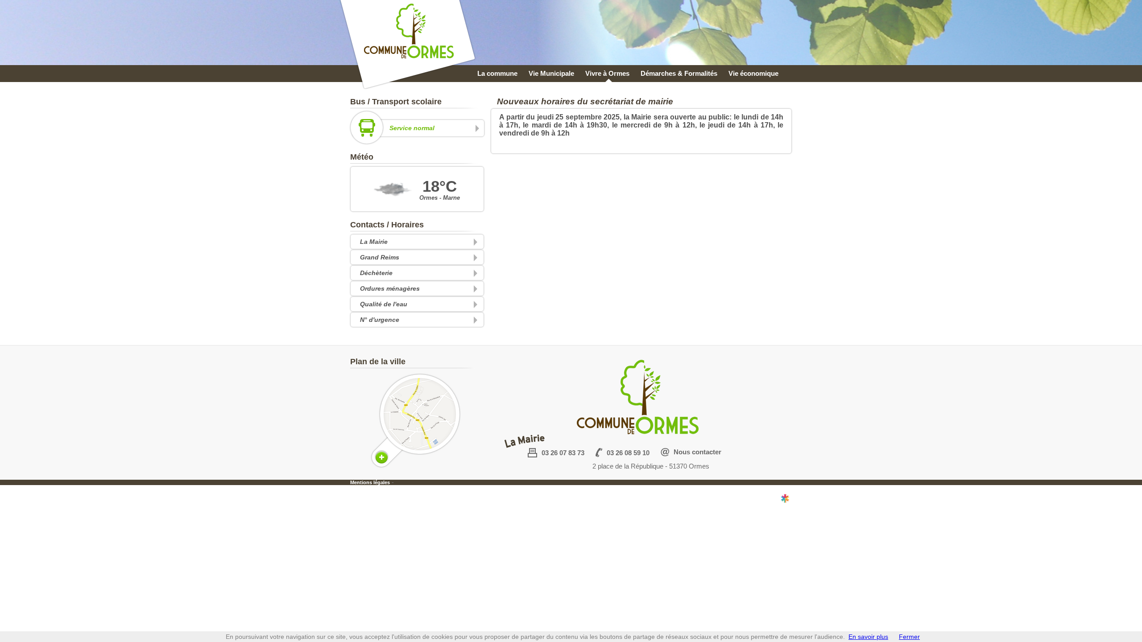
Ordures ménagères (390, 288)
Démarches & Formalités (679, 73)
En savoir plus (868, 636)
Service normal (411, 128)
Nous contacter (697, 452)
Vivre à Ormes (607, 73)
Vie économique (753, 73)
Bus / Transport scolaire (396, 101)
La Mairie (374, 241)
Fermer (909, 636)
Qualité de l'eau (383, 304)
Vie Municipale (551, 73)
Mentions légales (370, 482)
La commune (497, 73)
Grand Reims (379, 257)
